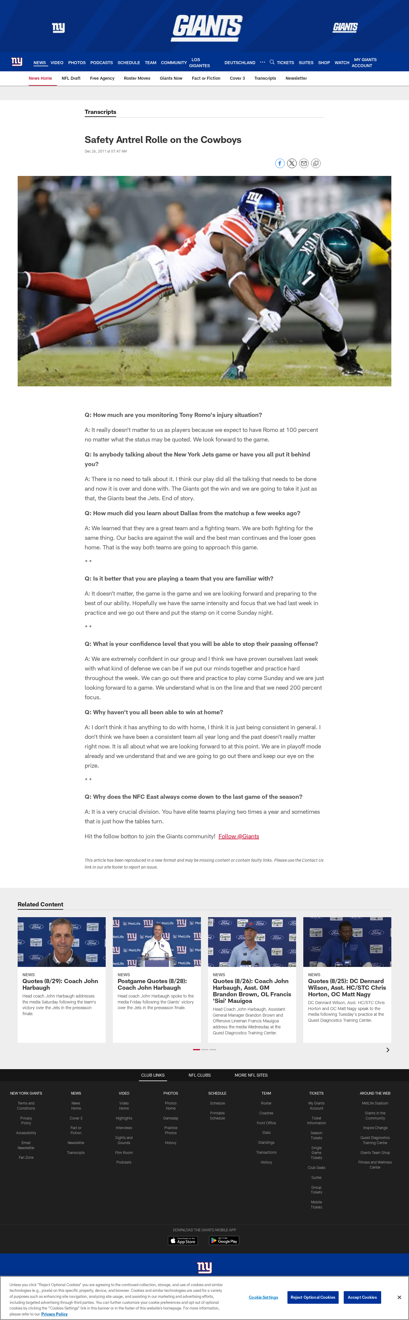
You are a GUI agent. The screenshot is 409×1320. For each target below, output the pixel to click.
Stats (266, 1132)
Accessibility (26, 1133)
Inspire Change (375, 1127)
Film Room (124, 1152)
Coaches (266, 1113)
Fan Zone (26, 1157)
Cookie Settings (263, 1297)
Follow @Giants (239, 836)
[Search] (272, 62)
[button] (197, 1050)
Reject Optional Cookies (313, 1297)
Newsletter (76, 1142)
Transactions (266, 1152)
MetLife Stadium (375, 1103)
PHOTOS (170, 1093)
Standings (266, 1142)
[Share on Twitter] (292, 166)
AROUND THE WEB (375, 1093)
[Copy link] (316, 164)
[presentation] (389, 1051)
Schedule (217, 1103)
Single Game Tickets (316, 1153)
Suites (316, 1177)
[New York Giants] (204, 1268)
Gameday (170, 1118)
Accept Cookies (362, 1297)
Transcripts (76, 1152)
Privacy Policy (54, 1313)
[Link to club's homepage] (17, 62)
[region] (204, 1298)
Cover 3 (76, 1118)
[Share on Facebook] (280, 166)
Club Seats (316, 1167)
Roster (266, 1103)
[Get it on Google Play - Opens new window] (224, 1243)
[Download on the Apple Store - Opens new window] (182, 1241)
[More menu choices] (262, 62)
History (170, 1142)
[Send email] (304, 166)
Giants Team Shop (375, 1152)
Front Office (266, 1123)
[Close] (399, 1297)
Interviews (124, 1127)
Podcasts (123, 1162)
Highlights (124, 1118)
